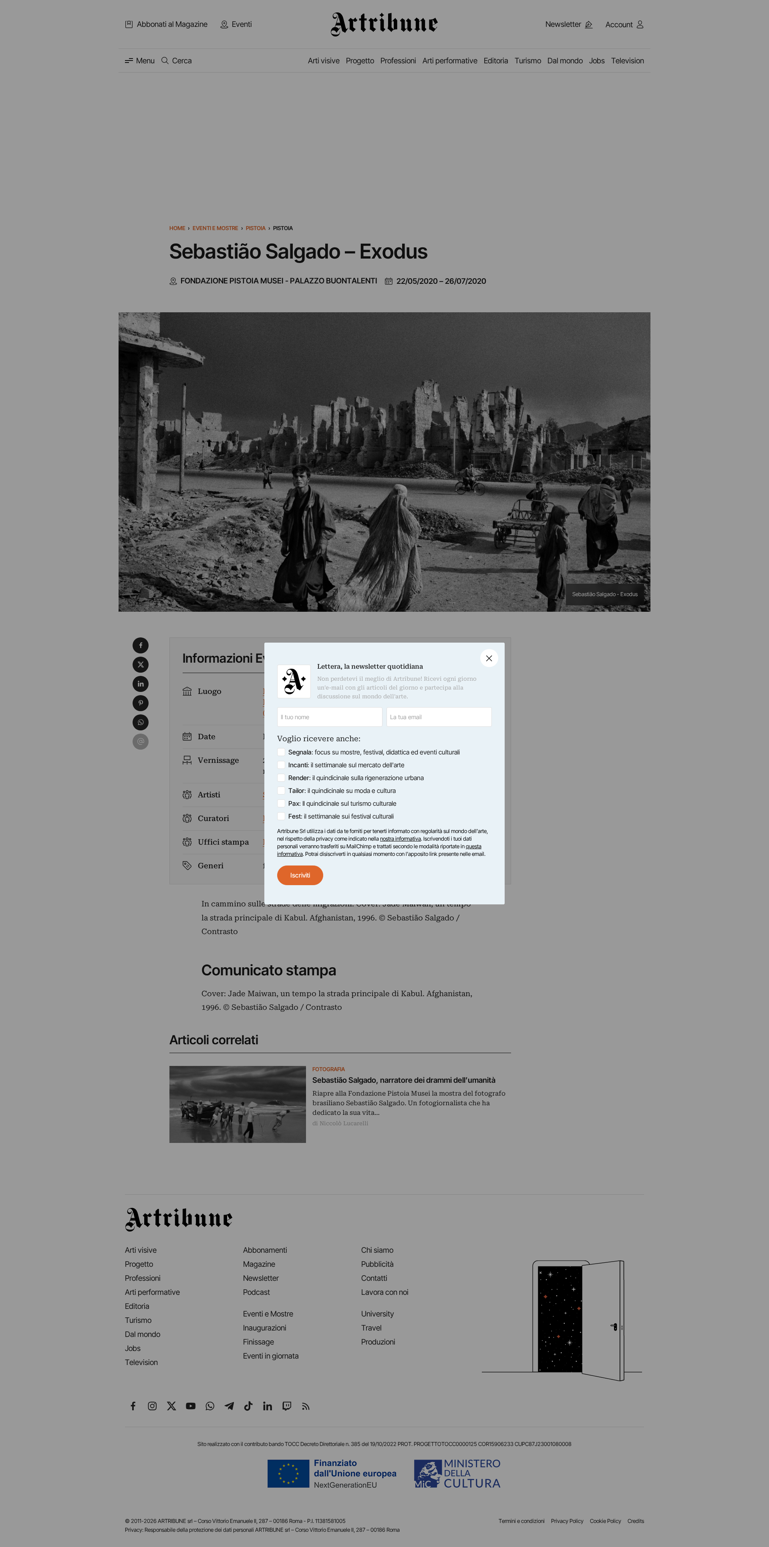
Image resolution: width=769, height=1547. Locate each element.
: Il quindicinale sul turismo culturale (342, 803)
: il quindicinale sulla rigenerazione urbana (356, 778)
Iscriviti (300, 875)
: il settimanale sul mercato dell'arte (346, 765)
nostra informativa (400, 838)
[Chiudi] (489, 658)
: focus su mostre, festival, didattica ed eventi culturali (374, 752)
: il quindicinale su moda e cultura (342, 791)
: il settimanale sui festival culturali (341, 816)
